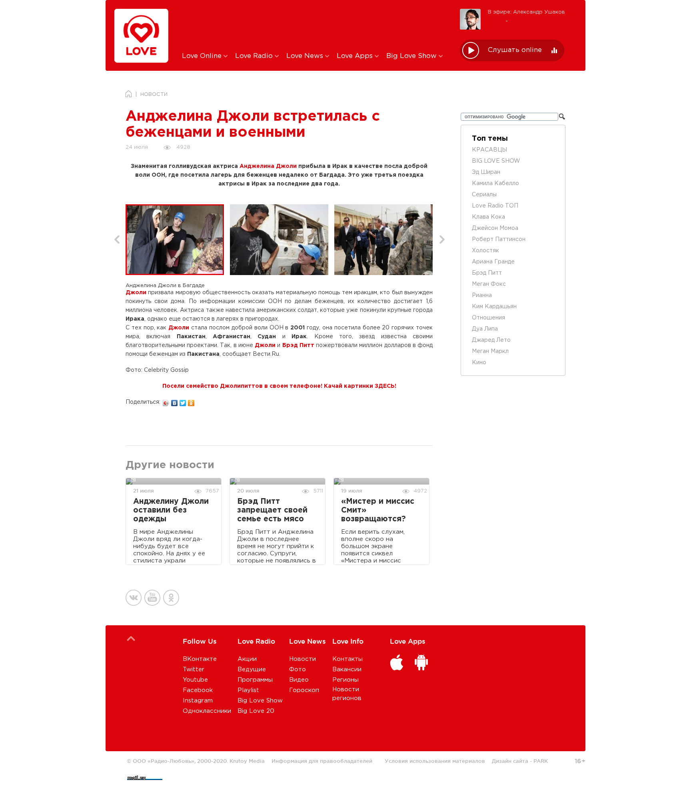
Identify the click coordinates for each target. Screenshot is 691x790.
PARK (540, 761)
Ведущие (252, 669)
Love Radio (255, 56)
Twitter (193, 669)
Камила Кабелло (495, 183)
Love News (305, 56)
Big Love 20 (256, 711)
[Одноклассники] (191, 401)
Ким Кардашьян (494, 306)
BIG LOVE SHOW (496, 161)
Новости (302, 659)
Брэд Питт (298, 345)
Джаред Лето (491, 340)
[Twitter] (183, 401)
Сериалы (484, 194)
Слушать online (515, 50)
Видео (299, 679)
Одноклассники (207, 711)
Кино (479, 362)
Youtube (195, 679)
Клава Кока (488, 217)
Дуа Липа (485, 329)
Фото (297, 669)
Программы (255, 679)
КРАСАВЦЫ (489, 150)
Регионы (345, 679)
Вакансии (346, 669)
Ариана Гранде (493, 261)
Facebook (198, 690)
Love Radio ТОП (495, 205)
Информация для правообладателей (322, 761)
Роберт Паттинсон (498, 239)
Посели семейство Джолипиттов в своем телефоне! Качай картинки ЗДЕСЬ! (279, 386)
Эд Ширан (486, 172)
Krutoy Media (247, 761)
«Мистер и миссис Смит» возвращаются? (377, 510)
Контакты (347, 659)
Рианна (482, 295)
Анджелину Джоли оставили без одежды (171, 510)
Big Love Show (412, 56)
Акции (247, 659)
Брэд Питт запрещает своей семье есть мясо (272, 510)
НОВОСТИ (154, 94)
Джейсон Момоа (495, 228)
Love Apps (356, 56)
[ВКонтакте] (174, 401)
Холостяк (485, 250)
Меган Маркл (490, 351)
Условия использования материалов (435, 761)
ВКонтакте (200, 659)
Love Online (203, 56)
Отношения (488, 317)
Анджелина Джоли (268, 166)
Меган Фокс (489, 284)
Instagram (198, 700)
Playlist (248, 690)
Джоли (136, 292)
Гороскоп (304, 690)
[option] (178, 239)
